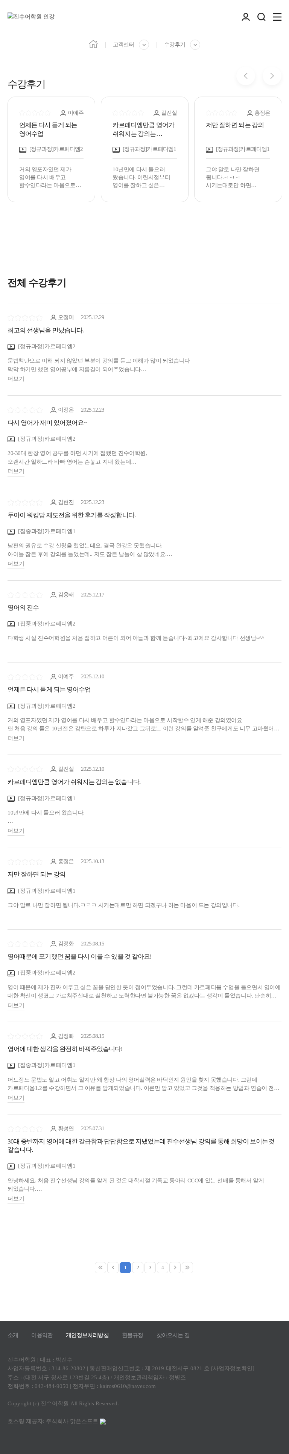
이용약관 (42, 1335)
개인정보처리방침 (87, 1335)
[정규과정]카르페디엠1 (46, 798)
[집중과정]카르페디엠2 (46, 624)
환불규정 (132, 1335)
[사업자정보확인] (232, 1368)
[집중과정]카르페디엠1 (46, 531)
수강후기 (174, 44)
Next (272, 75)
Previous (245, 75)
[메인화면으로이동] (31, 17)
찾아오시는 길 (173, 1335)
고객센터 (123, 44)
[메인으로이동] (93, 43)
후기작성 (265, 1234)
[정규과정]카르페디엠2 (46, 346)
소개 (13, 1335)
